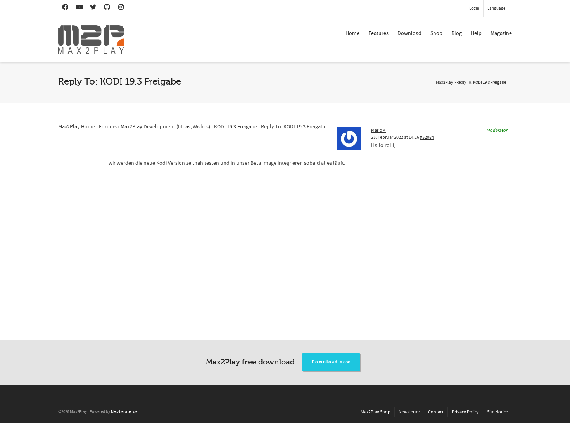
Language (496, 8)
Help (476, 33)
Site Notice (497, 412)
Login (474, 8)
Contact (436, 412)
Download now (331, 362)
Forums (108, 126)
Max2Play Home (76, 126)
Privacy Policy (465, 412)
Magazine (501, 33)
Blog (456, 33)
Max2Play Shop (375, 412)
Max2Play (444, 82)
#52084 (427, 137)
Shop (436, 33)
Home (352, 33)
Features (378, 33)
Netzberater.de (124, 411)
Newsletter (409, 412)
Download (409, 33)
